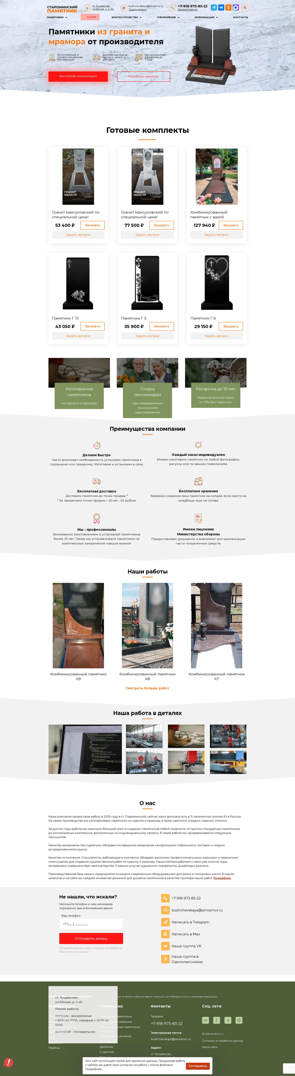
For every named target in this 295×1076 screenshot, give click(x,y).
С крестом (107, 1052)
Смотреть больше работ (147, 688)
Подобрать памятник (143, 76)
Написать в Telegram (190, 922)
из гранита (119, 31)
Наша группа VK (187, 946)
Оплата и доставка (61, 1021)
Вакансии (55, 1042)
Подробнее (222, 878)
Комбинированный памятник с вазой (208, 214)
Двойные (106, 1046)
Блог (51, 1037)
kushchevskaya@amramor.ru (146, 6)
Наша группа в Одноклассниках (187, 959)
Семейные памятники (116, 1016)
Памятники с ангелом (115, 1036)
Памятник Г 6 (203, 318)
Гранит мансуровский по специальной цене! (76, 214)
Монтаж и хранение (62, 1027)
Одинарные (108, 1041)
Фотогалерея (57, 1032)
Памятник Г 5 (133, 318)
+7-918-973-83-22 (192, 6)
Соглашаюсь (198, 1066)
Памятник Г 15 (65, 318)
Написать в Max (186, 934)
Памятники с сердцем (116, 1021)
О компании (57, 1016)
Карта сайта (209, 1047)
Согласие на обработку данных (222, 1040)
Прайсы (54, 1048)
